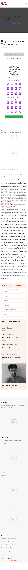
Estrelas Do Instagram (10, 310)
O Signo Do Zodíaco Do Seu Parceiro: (14, 98)
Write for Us (17, 560)
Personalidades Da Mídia (8, 387)
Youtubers (6, 305)
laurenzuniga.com (15, 558)
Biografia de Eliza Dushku (7, 541)
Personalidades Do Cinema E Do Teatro (13, 291)
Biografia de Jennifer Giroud (8, 544)
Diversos (17, 23)
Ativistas (4, 359)
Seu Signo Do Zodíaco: (14, 80)
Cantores (6, 296)
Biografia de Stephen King (8, 551)
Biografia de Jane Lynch (7, 548)
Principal (6, 23)
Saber (14, 117)
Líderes (4, 340)
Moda (5, 314)
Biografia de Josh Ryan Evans (8, 538)
